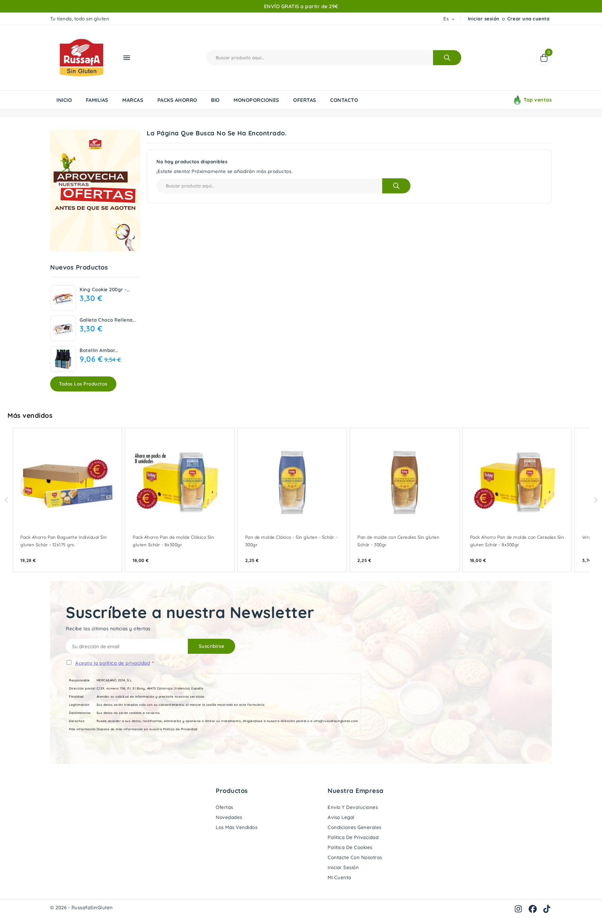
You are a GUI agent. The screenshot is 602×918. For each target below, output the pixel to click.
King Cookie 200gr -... (105, 289)
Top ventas (538, 100)
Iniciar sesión (483, 19)
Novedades (229, 817)
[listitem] (67, 500)
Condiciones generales (355, 827)
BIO (215, 100)
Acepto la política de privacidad (112, 663)
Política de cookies (350, 847)
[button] (6, 500)
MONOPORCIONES (256, 100)
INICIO (64, 100)
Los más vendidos (236, 827)
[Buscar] (447, 57)
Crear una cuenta (528, 19)
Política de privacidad (353, 837)
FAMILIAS (97, 100)
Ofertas (224, 807)
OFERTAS (304, 100)
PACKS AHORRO (177, 100)
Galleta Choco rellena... (108, 320)
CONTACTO (344, 100)
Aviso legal (341, 817)
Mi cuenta (339, 877)
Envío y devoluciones (353, 807)
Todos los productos (83, 384)
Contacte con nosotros (355, 857)
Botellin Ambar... (99, 350)
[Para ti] (95, 190)
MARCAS (132, 100)
